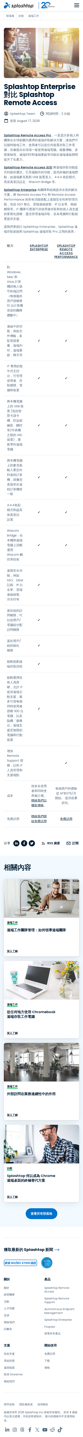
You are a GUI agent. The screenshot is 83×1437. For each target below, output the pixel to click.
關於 (7, 1279)
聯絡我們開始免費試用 (39, 818)
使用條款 (42, 1404)
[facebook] (24, 843)
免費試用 (66, 819)
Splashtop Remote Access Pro (27, 135)
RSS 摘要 (53, 843)
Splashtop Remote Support (56, 1300)
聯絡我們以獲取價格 (39, 803)
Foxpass (49, 1327)
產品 (47, 1279)
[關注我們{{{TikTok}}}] (60, 1429)
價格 (47, 1368)
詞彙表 (8, 1329)
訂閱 (75, 843)
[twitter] (32, 843)
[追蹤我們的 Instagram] (14, 1429)
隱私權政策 (26, 1404)
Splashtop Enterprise (20, 190)
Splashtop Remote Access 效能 (28, 167)
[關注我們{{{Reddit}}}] (52, 1429)
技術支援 (9, 1354)
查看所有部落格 (41, 1213)
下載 (47, 1361)
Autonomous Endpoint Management (59, 1311)
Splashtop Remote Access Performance (66, 251)
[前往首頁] (19, 5)
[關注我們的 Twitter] (37, 1429)
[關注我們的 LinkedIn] (7, 1429)
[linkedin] (16, 843)
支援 (7, 1345)
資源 (6, 1315)
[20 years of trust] (45, 5)
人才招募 (9, 1308)
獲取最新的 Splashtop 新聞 (28, 1249)
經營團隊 (9, 1295)
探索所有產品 (52, 1333)
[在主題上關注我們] (22, 1429)
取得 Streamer (13, 1374)
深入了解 (12, 951)
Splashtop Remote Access (56, 1290)
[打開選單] (76, 5)
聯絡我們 (9, 1322)
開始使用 (50, 1345)
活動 (6, 1302)
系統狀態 (9, 1361)
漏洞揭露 (9, 1368)
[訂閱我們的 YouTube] (45, 1429)
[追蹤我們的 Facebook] (29, 1429)
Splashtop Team (22, 113)
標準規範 (9, 1404)
